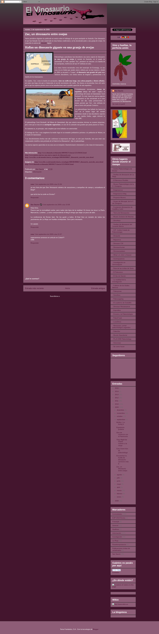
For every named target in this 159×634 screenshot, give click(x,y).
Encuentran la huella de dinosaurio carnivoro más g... (122, 459)
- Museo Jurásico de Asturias (123, 217)
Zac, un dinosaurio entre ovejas (121, 469)
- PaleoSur (116, 331)
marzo (119, 490)
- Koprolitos (116, 310)
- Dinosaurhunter (118, 247)
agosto (119, 475)
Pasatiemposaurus (119, 544)
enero (119, 497)
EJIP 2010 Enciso (118, 518)
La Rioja (115, 541)
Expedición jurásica (120, 428)
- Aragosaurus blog (119, 194)
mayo (119, 484)
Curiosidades (117, 514)
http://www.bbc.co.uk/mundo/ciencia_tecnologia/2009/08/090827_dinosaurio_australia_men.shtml (69, 162)
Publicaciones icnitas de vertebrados (121, 549)
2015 (117, 388)
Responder (35, 197)
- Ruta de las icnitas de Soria (123, 268)
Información (37, 172)
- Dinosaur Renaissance (121, 306)
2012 (117, 398)
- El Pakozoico (117, 272)
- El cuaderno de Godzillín (121, 303)
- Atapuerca (116, 240)
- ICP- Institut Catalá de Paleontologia (121, 231)
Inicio (67, 288)
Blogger (95, 629)
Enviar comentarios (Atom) (70, 296)
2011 (117, 401)
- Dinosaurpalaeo (118, 251)
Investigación (117, 537)
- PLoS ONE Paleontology (121, 339)
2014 (117, 391)
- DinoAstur (116, 220)
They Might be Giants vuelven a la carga (121, 442)
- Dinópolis (116, 236)
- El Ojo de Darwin (119, 276)
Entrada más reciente (34, 288)
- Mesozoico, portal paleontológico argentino (121, 327)
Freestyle (115, 522)
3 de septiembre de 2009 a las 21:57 (48, 234)
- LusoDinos (116, 322)
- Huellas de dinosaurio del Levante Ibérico (122, 225)
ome (32, 184)
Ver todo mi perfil (118, 104)
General (115, 525)
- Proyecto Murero (119, 197)
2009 (117, 407)
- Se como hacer (118, 346)
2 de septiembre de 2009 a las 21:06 (48, 184)
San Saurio (35, 205)
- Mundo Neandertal (119, 335)
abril (118, 487)
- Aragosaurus (117, 190)
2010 (117, 404)
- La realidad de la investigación (119, 281)
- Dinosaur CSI (117, 243)
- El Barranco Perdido (120, 180)
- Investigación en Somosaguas (118, 263)
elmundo (44, 43)
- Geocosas (116, 343)
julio (118, 478)
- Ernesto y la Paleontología (122, 314)
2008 (117, 501)
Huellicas (115, 529)
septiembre (121, 419)
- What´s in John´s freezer (122, 255)
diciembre (121, 410)
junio (119, 481)
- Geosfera (116, 295)
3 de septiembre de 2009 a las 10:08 (56, 205)
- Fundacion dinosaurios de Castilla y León (122, 208)
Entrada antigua (98, 288)
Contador (115, 572)
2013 (117, 394)
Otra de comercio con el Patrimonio (122, 434)
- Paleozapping (117, 299)
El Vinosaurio (26, 6)
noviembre (121, 413)
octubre (120, 416)
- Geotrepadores (118, 259)
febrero (120, 494)
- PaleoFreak (117, 318)
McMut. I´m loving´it (120, 423)
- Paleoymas (117, 291)
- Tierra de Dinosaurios (120, 213)
